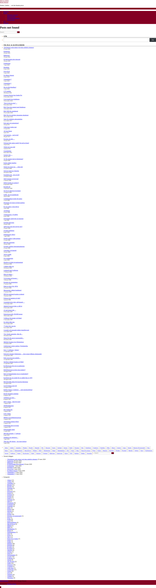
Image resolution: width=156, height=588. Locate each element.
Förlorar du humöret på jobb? (12, 298)
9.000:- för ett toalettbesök (11, 195)
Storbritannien (148, 450)
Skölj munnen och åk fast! (11, 179)
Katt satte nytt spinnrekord (11, 123)
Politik (99, 450)
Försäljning (88, 447)
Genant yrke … (8, 155)
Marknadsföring (18, 450)
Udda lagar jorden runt (10, 127)
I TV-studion (7, 91)
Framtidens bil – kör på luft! (12, 175)
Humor (113, 447)
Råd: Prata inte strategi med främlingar (14, 107)
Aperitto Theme (11, 584)
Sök (153, 40)
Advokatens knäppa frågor (11, 421)
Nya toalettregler (8, 258)
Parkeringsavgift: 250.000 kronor (13, 314)
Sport (142, 450)
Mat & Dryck (28, 450)
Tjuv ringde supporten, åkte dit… (13, 334)
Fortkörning (7, 63)
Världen (83, 453)
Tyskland (45, 453)
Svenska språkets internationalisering (14, 246)
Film (82, 447)
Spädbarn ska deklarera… (11, 437)
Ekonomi (48, 447)
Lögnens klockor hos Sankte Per (13, 95)
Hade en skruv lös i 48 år (11, 286)
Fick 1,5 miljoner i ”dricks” (11, 350)
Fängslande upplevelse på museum (13, 218)
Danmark (37, 447)
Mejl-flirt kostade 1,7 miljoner (12, 433)
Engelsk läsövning (9, 222)
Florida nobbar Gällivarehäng (12, 238)
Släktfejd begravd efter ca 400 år (13, 306)
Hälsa (108, 447)
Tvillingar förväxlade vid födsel (13, 318)
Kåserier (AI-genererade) (139, 447)
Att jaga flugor (8, 131)
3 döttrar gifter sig (9, 266)
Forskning (95, 447)
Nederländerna (61, 450)
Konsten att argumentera (11, 282)
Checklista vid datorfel (10, 250)
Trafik (32, 453)
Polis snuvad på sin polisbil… (12, 358)
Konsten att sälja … (9, 139)
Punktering (7, 51)
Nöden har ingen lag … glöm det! (13, 167)
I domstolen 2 (7, 79)
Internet (119, 447)
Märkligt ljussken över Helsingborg (14, 342)
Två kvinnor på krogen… (11, 278)
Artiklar (12, 447)
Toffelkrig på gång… (10, 398)
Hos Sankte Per (8, 409)
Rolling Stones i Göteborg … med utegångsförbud (18, 390)
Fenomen (77, 447)
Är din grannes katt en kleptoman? (13, 159)
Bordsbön (6, 67)
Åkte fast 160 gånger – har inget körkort (15, 441)
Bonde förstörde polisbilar (11, 394)
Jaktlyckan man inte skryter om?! (13, 226)
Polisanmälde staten (9, 429)
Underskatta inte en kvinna (11, 425)
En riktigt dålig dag (9, 322)
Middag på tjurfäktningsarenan (12, 417)
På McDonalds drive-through (12, 59)
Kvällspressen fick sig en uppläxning (14, 366)
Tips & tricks (26, 453)
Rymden (118, 450)
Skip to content (4, 1)
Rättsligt (105, 450)
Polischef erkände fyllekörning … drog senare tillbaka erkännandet (23, 354)
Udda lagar (52, 453)
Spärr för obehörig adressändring (13, 119)
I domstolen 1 (7, 83)
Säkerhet (130, 450)
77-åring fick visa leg (10, 326)
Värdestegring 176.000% (11, 214)
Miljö (40, 450)
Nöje (68, 450)
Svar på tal (7, 71)
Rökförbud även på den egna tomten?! (14, 370)
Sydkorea (12, 453)
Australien (18, 447)
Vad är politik (7, 254)
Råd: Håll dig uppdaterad (11, 111)
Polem (93, 450)
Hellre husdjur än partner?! (11, 183)
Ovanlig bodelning (9, 230)
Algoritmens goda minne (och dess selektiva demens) (19, 47)
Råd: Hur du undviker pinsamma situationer (16, 115)
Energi (53, 447)
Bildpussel (7, 55)
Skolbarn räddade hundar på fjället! (14, 362)
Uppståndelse (7, 151)
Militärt (35, 450)
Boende (31, 447)
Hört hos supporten (9, 242)
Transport (38, 453)
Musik (54, 450)
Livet (11, 450)
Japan (124, 447)
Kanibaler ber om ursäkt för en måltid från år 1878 (18, 378)
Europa (65, 447)
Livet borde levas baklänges (12, 99)
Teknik (19, 453)
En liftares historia (9, 75)
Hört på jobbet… (8, 274)
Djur (42, 447)
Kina (148, 447)
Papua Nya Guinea (85, 450)
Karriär (129, 447)
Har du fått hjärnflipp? (10, 87)
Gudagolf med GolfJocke (11, 270)
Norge (72, 450)
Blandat (25, 447)
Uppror (66, 453)
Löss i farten (7, 413)
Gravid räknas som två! (10, 386)
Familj (70, 447)
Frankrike (102, 447)
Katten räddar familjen (10, 163)
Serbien (136, 450)
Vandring (76, 453)
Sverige (6, 453)
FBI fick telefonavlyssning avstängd (14, 294)
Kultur (6, 450)
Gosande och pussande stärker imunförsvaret (16, 330)
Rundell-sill (7, 187)
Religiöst (111, 450)
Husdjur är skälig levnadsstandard (13, 262)
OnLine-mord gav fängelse (11, 171)
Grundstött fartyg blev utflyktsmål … (14, 302)
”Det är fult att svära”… (10, 103)
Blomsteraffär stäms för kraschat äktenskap (16, 382)
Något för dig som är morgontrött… (14, 338)
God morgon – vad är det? (11, 135)
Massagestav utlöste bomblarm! (12, 290)
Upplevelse (59, 453)
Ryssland (124, 450)
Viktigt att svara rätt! (9, 147)
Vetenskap (89, 453)
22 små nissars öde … (10, 310)
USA (71, 453)
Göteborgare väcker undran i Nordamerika (16, 346)
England (60, 447)
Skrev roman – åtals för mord (12, 401)
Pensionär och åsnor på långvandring (14, 203)
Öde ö (77, 450)
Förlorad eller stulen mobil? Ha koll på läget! (16, 143)
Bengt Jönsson (4, 2)
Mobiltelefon (47, 450)
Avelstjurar (7, 210)
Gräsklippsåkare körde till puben (13, 199)
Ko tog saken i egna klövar (11, 206)
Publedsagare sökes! (9, 234)
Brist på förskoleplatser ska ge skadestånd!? (16, 374)
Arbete (6, 447)
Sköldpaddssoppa (9, 405)
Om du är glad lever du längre (12, 191)
